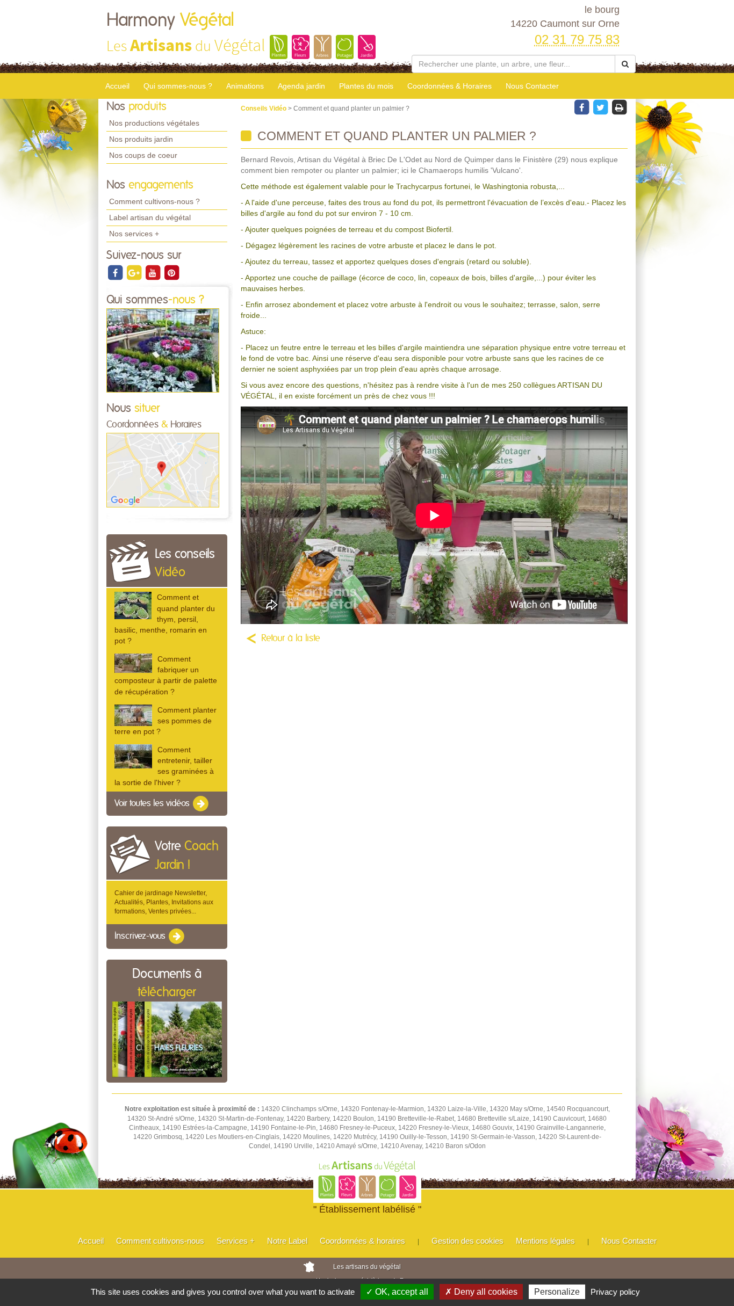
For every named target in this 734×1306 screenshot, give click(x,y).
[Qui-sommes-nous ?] (162, 350)
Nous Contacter (532, 86)
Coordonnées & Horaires (449, 86)
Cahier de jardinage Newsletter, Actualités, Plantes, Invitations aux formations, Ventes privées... (163, 902)
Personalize (557, 1291)
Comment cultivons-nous (160, 1240)
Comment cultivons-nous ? (154, 201)
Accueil (117, 86)
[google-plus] (134, 272)
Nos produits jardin (141, 139)
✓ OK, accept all (397, 1291)
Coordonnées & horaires (362, 1240)
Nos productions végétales (154, 123)
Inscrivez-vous (141, 936)
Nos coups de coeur (143, 155)
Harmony (170, 20)
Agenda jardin (301, 86)
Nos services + (134, 233)
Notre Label (287, 1240)
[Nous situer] (162, 470)
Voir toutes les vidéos (153, 803)
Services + (236, 1240)
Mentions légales (545, 1240)
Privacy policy (615, 1291)
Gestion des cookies (467, 1240)
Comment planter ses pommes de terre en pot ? (165, 721)
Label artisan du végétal (150, 217)
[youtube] (153, 272)
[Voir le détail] (133, 605)
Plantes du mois (366, 86)
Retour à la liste (290, 638)
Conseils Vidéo (264, 108)
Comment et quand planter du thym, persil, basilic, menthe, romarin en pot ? (164, 619)
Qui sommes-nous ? (177, 86)
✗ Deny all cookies (481, 1291)
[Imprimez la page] (619, 107)
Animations (245, 86)
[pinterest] (171, 272)
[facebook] (115, 272)
